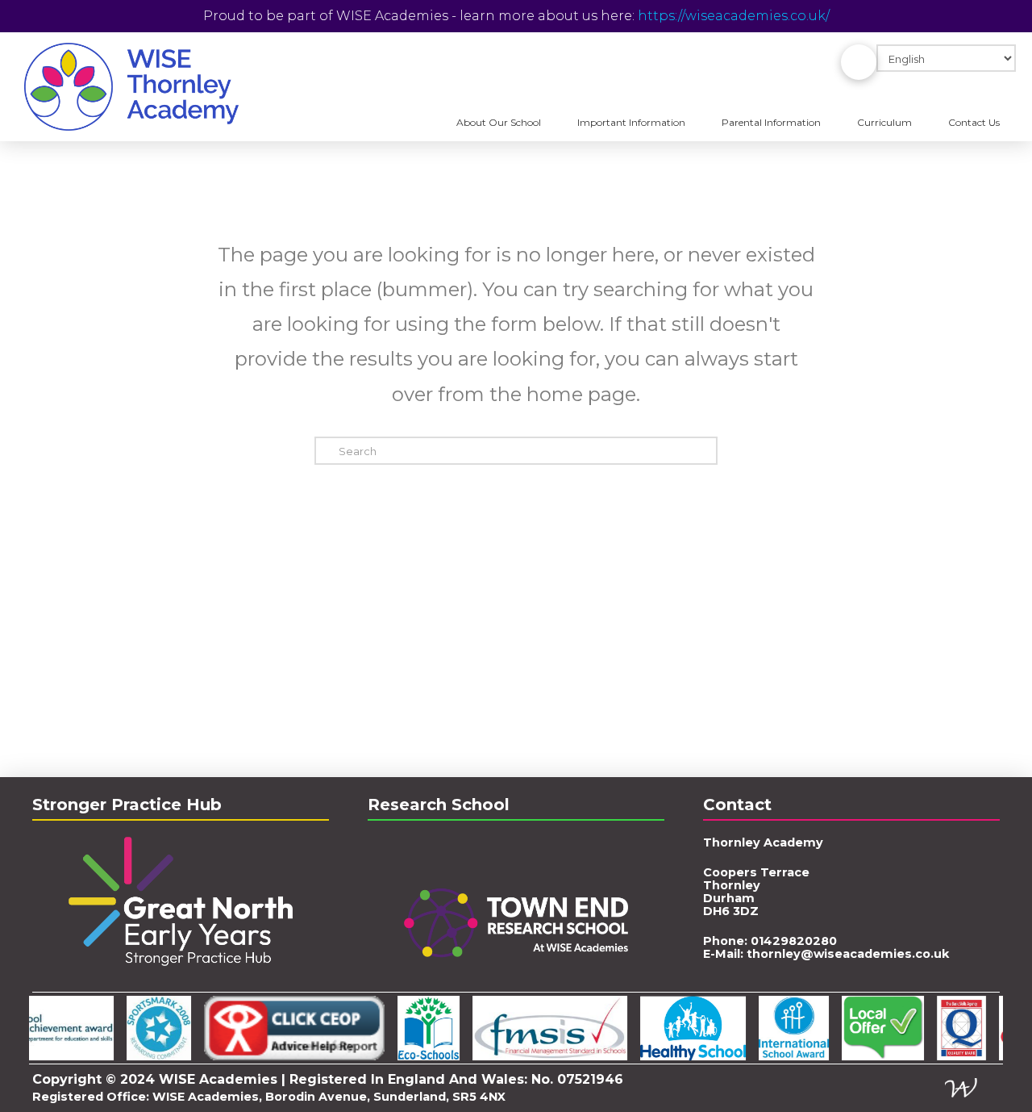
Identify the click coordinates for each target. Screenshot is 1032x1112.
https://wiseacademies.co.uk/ (734, 15)
